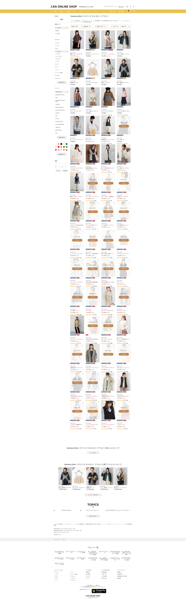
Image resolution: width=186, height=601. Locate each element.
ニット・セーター (121, 20)
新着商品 (61, 11)
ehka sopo (57, 112)
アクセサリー (72, 576)
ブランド (75, 11)
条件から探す (121, 6)
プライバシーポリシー (121, 570)
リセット (58, 170)
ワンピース (56, 572)
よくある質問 (104, 576)
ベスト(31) (57, 53)
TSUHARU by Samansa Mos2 (60, 101)
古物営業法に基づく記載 (122, 576)
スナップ (95, 11)
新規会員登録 (104, 572)
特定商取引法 (119, 574)
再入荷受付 (123, 126)
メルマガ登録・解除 (105, 570)
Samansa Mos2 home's (60, 94)
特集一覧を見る (93, 516)
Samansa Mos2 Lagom (60, 110)
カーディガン (113, 524)
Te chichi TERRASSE (59, 124)
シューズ (72, 572)
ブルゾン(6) (57, 58)
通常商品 (57, 30)
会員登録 (122, 11)
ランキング (88, 11)
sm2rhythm (57, 104)
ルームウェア (72, 580)
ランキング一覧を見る (93, 494)
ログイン (114, 11)
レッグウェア (72, 578)
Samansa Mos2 (58, 91)
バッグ (55, 580)
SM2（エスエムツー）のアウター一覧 (61, 532)
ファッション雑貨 (73, 574)
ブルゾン (93, 20)
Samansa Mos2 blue (59, 107)
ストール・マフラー (78, 21)
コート (82, 20)
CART (128, 10)
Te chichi (57, 118)
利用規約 (119, 572)
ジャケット (87, 20)
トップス (56, 574)
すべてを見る (58, 51)
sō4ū (56, 115)
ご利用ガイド (104, 574)
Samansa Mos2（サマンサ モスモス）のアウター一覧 (64, 528)
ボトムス (56, 578)
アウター (72, 20)
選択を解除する (62, 82)
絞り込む (65, 170)
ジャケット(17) (58, 56)
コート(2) (57, 61)
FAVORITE (131, 11)
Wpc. (56, 133)
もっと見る (93, 452)
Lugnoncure (57, 127)
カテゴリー (81, 11)
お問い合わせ (104, 578)
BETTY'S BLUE (58, 130)
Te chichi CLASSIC (59, 121)
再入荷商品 (67, 11)
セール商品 (57, 33)
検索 (115, 7)
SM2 (56, 97)
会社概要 (119, 578)
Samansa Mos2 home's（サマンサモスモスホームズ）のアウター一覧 (67, 530)
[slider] (55, 163)
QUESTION (134, 11)
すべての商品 (54, 11)
